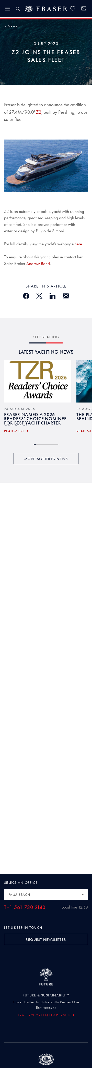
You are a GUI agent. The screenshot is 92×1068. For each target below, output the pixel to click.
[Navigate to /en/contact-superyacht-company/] (84, 9)
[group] (37, 398)
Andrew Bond (38, 263)
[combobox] (46, 894)
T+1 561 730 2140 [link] (24, 907)
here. (79, 244)
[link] (72, 8)
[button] (12, 26)
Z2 (38, 112)
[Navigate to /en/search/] (18, 8)
